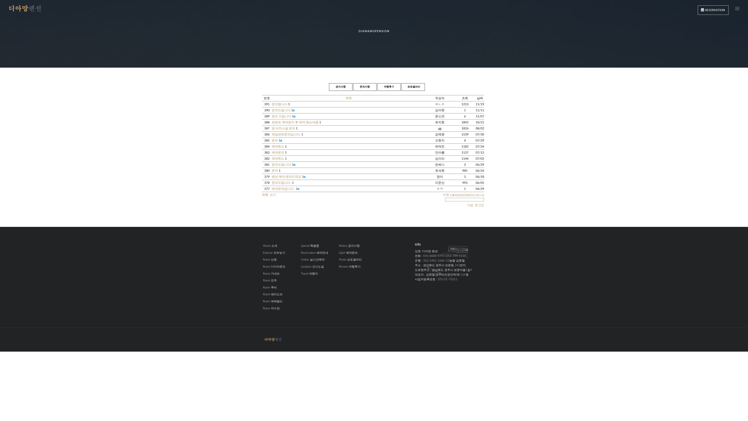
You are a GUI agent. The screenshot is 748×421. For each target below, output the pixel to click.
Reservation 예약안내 (314, 252)
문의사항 (365, 87)
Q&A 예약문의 (348, 252)
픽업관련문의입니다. (286, 134)
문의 (275, 140)
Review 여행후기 (350, 266)
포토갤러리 (414, 87)
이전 (446, 194)
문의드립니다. (281, 182)
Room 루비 (270, 287)
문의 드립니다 (281, 116)
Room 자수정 (271, 308)
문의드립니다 (281, 110)
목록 (265, 194)
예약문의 (278, 152)
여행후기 (389, 87)
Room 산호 (270, 259)
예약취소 (278, 146)
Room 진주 (270, 280)
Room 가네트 (271, 273)
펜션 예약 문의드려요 (286, 176)
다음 (482, 195)
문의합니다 (279, 104)
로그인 (479, 205)
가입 (470, 205)
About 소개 (270, 245)
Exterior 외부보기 (274, 252)
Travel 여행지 (309, 273)
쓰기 (273, 194)
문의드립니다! (281, 164)
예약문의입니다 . (283, 188)
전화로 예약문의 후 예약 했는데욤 (295, 122)
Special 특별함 (310, 245)
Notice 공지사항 (349, 245)
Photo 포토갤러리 (350, 259)
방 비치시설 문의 (283, 128)
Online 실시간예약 (313, 259)
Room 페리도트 (273, 294)
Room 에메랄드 (273, 301)
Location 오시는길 (312, 266)
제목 (349, 98)
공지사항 (341, 87)
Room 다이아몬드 (274, 266)
